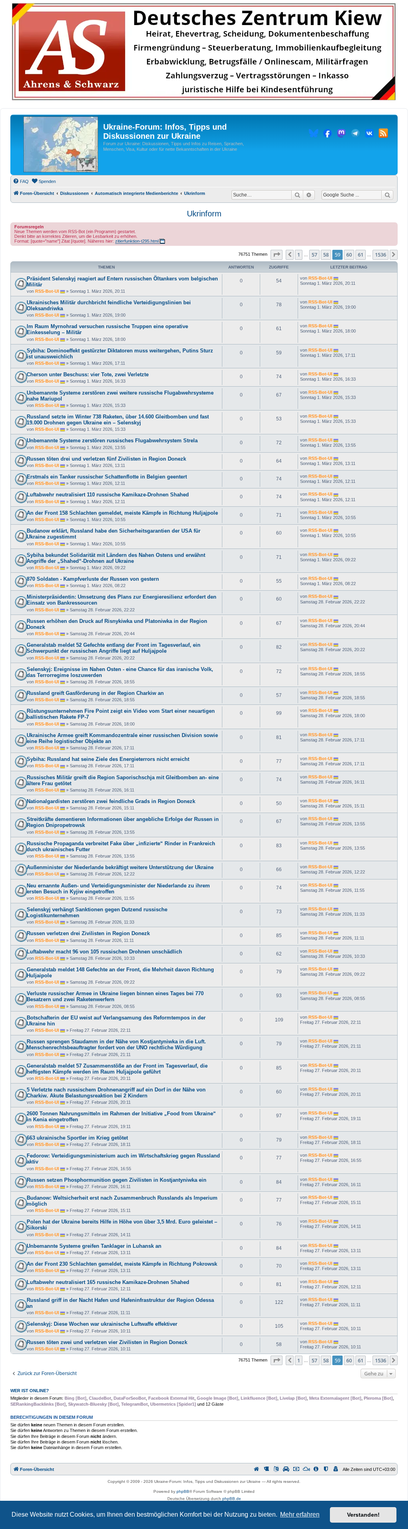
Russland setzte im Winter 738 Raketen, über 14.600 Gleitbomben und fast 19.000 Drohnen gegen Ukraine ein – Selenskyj (118, 420)
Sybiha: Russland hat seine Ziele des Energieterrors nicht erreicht (108, 759)
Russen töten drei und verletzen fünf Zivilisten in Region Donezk (106, 459)
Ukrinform (204, 213)
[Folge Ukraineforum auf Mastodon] (341, 134)
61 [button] (360, 254)
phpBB (183, 1491)
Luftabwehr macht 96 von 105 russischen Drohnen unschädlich (104, 952)
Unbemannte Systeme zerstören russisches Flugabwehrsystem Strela (112, 441)
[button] (276, 254)
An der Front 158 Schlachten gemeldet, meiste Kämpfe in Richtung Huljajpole (122, 513)
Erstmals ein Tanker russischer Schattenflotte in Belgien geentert (107, 477)
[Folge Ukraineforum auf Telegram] (355, 134)
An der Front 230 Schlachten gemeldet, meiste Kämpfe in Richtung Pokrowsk (122, 1264)
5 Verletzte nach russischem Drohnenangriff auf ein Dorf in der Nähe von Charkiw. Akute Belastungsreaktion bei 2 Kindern (116, 1093)
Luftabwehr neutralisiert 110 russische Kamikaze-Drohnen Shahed (108, 495)
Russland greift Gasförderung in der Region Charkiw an (95, 693)
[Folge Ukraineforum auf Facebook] (327, 134)
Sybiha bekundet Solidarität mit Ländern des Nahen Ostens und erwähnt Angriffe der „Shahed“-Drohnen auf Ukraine (116, 558)
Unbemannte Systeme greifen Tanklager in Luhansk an (94, 1246)
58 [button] (326, 254)
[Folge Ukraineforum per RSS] (383, 134)
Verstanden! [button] (363, 1514)
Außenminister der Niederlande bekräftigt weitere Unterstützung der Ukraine (120, 867)
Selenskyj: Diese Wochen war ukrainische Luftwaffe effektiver (102, 1324)
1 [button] (298, 254)
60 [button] (349, 254)
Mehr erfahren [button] (300, 1514)
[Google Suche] (387, 195)
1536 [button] (380, 254)
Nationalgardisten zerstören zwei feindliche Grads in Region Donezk (111, 801)
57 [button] (314, 254)
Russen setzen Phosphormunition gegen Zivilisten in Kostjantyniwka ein (116, 1180)
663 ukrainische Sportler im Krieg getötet (77, 1138)
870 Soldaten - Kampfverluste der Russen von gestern (93, 579)
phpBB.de (231, 1498)
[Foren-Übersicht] (60, 145)
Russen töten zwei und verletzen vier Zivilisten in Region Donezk (107, 1342)
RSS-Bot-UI (47, 291)
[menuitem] (21, 181)
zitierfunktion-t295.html (137, 241)
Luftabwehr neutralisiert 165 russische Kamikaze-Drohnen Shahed (108, 1282)
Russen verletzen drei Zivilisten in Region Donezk (88, 933)
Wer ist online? (29, 1390)
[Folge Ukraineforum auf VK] (369, 134)
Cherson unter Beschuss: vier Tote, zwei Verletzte (88, 374)
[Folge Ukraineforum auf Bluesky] (313, 134)
